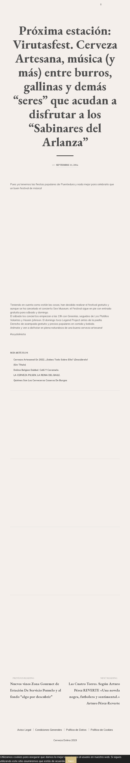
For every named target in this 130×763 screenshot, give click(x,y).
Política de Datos (76, 729)
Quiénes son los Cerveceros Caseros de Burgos (40, 380)
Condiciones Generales (48, 729)
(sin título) (20, 364)
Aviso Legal (24, 729)
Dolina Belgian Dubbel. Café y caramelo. (36, 370)
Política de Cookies (102, 729)
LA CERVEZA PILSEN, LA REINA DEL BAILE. (37, 375)
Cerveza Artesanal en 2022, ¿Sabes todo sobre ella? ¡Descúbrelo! (51, 359)
